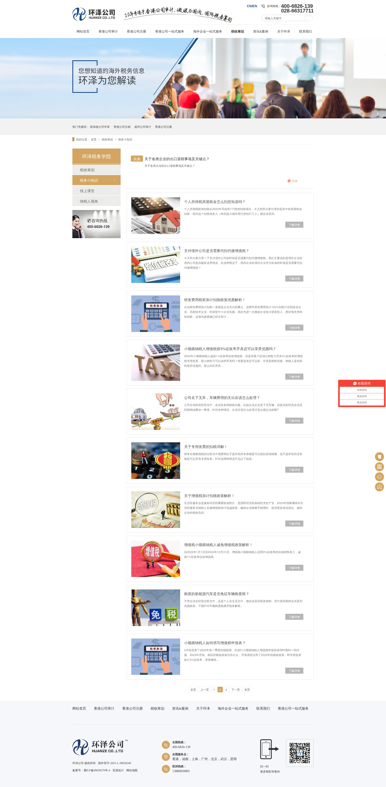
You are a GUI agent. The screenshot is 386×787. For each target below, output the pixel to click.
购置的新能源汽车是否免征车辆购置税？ (216, 593)
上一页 (204, 690)
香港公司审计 (108, 31)
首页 (94, 139)
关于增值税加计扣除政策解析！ (209, 495)
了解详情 (294, 225)
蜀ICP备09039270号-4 (97, 770)
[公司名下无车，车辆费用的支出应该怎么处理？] (155, 411)
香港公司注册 (136, 31)
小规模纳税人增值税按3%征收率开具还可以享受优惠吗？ (230, 348)
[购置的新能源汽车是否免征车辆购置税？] (155, 607)
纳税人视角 (89, 201)
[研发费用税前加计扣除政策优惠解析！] (155, 313)
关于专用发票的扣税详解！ (206, 446)
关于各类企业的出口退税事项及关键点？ (177, 158)
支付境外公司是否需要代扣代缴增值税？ (216, 250)
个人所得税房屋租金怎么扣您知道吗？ (215, 201)
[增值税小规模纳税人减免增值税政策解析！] (155, 558)
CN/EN (252, 6)
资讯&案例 (260, 31)
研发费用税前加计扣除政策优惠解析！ (215, 299)
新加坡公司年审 (100, 127)
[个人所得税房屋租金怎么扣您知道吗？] (155, 215)
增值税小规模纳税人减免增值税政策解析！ (218, 544)
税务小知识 (125, 139)
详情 (294, 181)
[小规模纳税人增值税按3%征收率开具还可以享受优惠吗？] (155, 362)
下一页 (235, 690)
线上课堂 (87, 190)
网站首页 (83, 31)
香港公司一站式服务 (169, 31)
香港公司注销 (122, 127)
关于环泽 (283, 31)
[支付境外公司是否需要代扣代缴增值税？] (155, 264)
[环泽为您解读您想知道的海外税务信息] (193, 117)
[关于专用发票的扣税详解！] (155, 460)
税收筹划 (237, 31)
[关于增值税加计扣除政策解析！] (155, 509)
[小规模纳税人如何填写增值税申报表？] (155, 656)
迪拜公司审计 (142, 127)
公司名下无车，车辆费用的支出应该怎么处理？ (222, 397)
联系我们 (305, 31)
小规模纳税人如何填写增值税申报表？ (215, 642)
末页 (247, 690)
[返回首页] (379, 486)
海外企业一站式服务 (207, 31)
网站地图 (132, 770)
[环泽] (100, 754)
